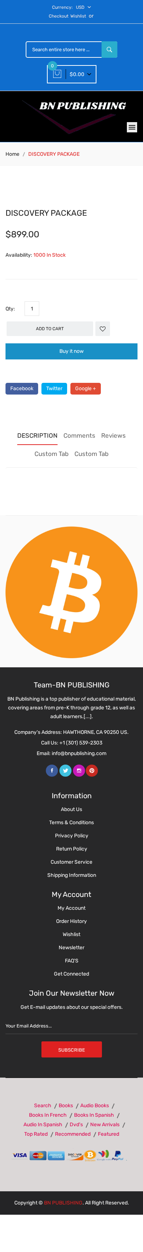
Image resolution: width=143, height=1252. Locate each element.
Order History (71, 921)
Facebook (21, 388)
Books (66, 1105)
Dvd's (76, 1124)
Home (12, 154)
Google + (85, 388)
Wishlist (78, 16)
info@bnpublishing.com (79, 753)
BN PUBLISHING (63, 1203)
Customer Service (71, 862)
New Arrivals (105, 1124)
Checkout (59, 16)
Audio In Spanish (42, 1124)
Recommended (73, 1134)
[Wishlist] (102, 328)
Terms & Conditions (71, 822)
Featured (108, 1134)
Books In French (48, 1115)
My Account (71, 908)
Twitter (54, 388)
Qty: (10, 309)
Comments (79, 435)
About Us (71, 809)
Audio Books (94, 1105)
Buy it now (71, 351)
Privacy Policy (71, 836)
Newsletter (71, 947)
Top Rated (36, 1134)
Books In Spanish (94, 1115)
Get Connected (71, 974)
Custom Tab (51, 453)
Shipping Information (71, 875)
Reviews (113, 435)
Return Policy (71, 849)
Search (42, 1105)
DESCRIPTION (37, 435)
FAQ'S (71, 961)
